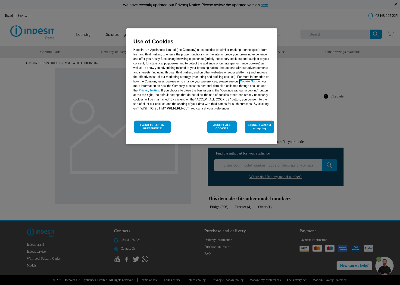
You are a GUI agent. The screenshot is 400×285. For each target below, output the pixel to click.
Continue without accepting (259, 127)
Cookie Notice (250, 81)
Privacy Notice (149, 90)
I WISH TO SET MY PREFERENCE (152, 127)
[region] (201, 86)
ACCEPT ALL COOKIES (222, 127)
